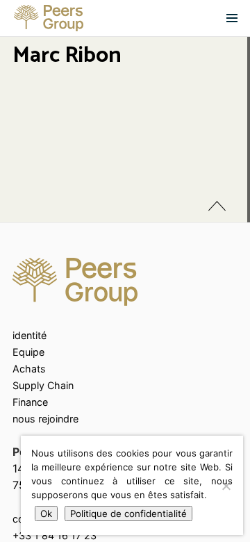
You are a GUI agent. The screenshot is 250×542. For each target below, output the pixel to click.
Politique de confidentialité (128, 513)
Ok (46, 513)
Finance (30, 402)
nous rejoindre (45, 419)
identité (29, 335)
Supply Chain (43, 385)
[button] (232, 18)
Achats (29, 369)
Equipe (28, 352)
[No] (226, 486)
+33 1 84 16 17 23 (54, 535)
